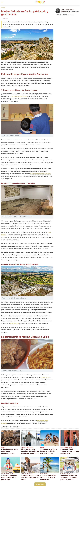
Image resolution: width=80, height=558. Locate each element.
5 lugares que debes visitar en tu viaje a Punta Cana (48, 478)
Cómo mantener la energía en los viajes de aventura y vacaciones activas (30, 451)
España (3, 7)
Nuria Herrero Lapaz (73, 11)
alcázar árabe (14, 323)
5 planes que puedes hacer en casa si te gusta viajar (9, 478)
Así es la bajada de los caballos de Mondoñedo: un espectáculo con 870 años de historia (9, 451)
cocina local (45, 377)
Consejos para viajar (27, 447)
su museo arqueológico (19, 96)
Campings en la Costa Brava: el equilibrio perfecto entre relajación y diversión (48, 451)
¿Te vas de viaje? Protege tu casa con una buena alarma (69, 451)
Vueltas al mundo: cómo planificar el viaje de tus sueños (30, 478)
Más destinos (44, 473)
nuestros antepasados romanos (40, 173)
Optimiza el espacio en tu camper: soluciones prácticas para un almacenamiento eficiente (68, 478)
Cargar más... (40, 484)
